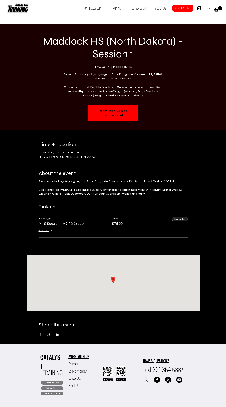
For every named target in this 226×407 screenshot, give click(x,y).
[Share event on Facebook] (40, 334)
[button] (93, 8)
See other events (113, 115)
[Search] (196, 8)
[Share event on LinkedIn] (57, 334)
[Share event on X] (49, 334)
